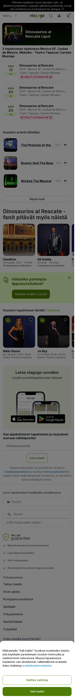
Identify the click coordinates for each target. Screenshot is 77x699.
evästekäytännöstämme (37, 665)
